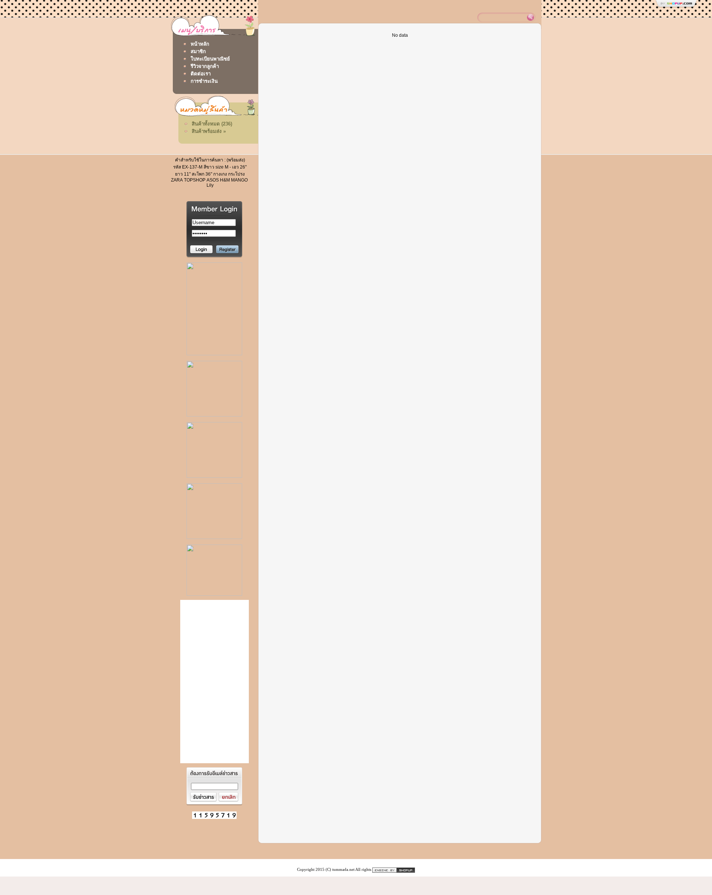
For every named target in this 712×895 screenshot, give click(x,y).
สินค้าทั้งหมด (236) (212, 124)
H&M (225, 180)
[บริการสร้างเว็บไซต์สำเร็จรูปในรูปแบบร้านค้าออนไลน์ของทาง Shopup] (393, 870)
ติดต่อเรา (201, 73)
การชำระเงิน (204, 81)
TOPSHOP (194, 180)
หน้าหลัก (200, 44)
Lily (210, 185)
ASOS (213, 180)
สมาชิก (198, 51)
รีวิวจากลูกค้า (205, 66)
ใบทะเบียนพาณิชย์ (210, 59)
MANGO (239, 180)
